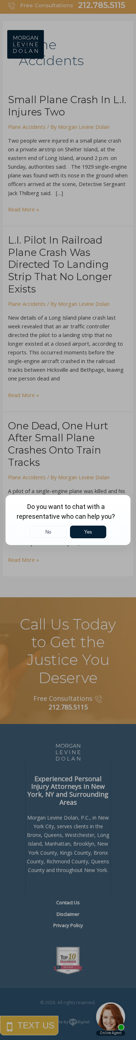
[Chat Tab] (68, 520)
